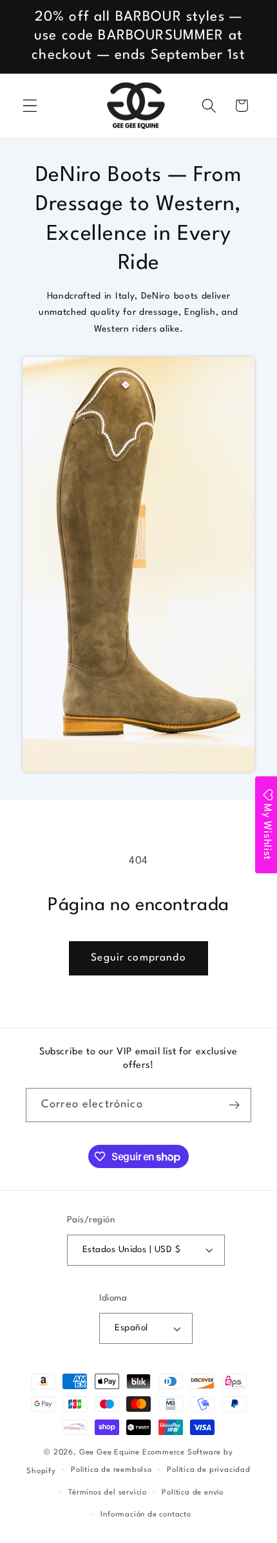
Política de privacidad (209, 1470)
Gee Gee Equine (109, 1452)
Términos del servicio (107, 1492)
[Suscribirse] (234, 1105)
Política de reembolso (111, 1470)
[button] (30, 105)
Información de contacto (145, 1514)
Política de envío (193, 1492)
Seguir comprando (138, 958)
